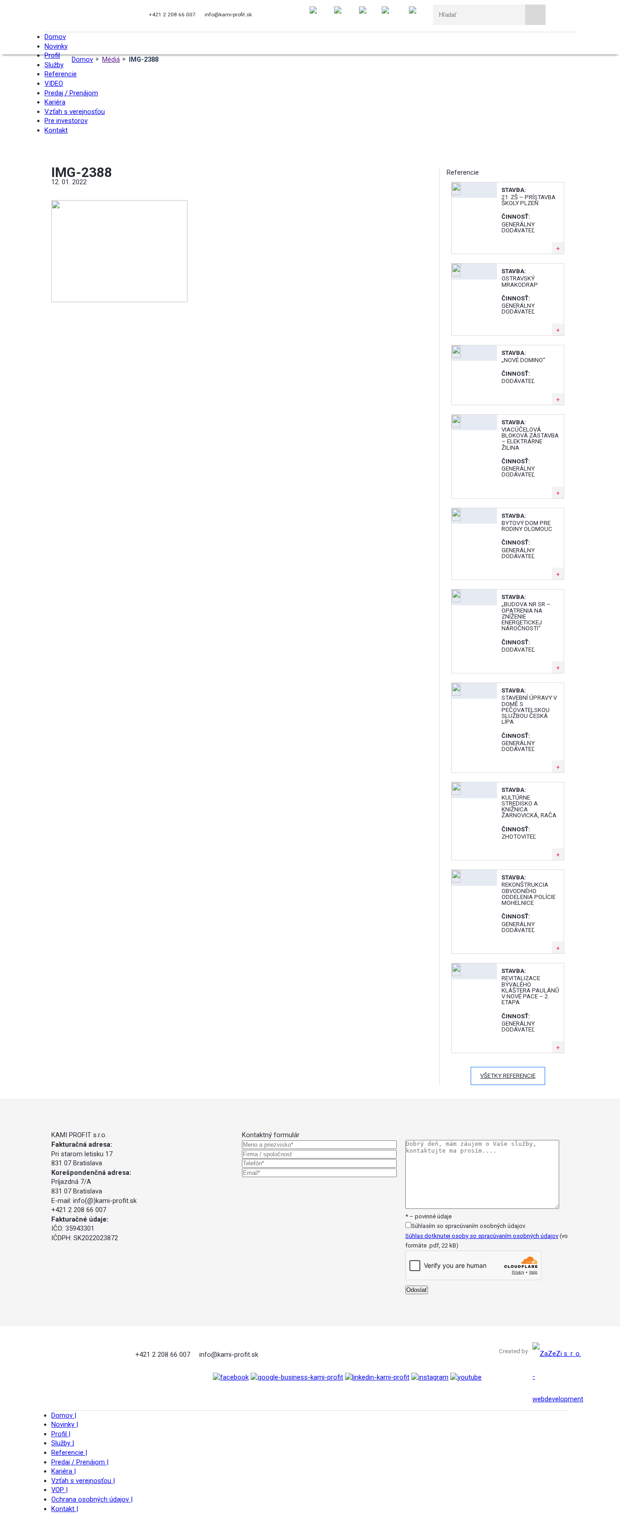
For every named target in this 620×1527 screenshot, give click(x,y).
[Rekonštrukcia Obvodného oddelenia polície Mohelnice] (456, 880)
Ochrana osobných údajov (92, 1499)
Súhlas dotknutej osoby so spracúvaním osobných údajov (481, 1235)
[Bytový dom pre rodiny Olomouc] (456, 519)
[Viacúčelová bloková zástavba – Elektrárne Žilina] (456, 425)
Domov (63, 1415)
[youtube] (465, 1377)
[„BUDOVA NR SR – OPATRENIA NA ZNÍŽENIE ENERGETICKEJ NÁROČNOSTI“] (456, 600)
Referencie (69, 1452)
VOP (59, 1490)
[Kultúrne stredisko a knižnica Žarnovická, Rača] (456, 793)
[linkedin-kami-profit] (377, 1377)
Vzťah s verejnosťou (83, 1481)
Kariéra (63, 1471)
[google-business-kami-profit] (297, 1377)
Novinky (64, 1424)
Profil (60, 1434)
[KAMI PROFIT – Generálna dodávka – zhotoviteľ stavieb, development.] (88, 16)
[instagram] (429, 1377)
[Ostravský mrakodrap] (456, 274)
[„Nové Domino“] (456, 356)
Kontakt (64, 1509)
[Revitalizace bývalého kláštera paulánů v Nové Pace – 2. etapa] (456, 974)
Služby (62, 1443)
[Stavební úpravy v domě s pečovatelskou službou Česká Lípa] (456, 693)
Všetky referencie (508, 1075)
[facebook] (231, 1377)
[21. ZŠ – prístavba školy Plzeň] (456, 193)
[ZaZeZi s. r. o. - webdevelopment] (557, 1399)
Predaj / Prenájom (79, 1462)
